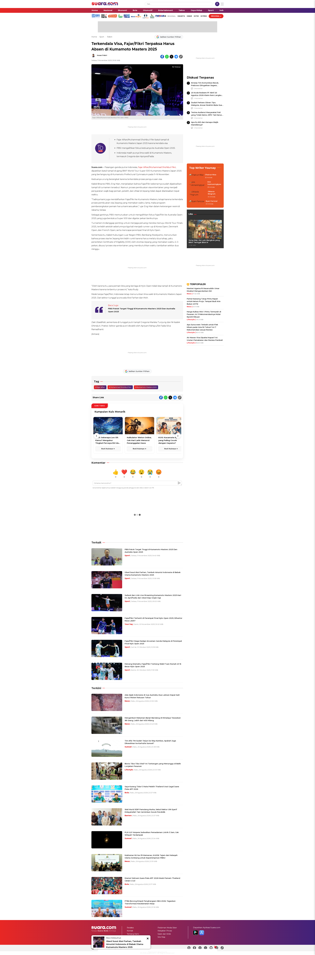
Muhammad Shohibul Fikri (163, 167)
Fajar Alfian (143, 167)
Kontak (130, 931)
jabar (189, 16)
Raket (109, 37)
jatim (196, 16)
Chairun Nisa (210, 175)
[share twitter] (171, 56)
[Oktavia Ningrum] (197, 194)
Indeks (223, 10)
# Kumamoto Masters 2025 (146, 387)
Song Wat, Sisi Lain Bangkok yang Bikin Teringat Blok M (204, 241)
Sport (211, 10)
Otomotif (147, 10)
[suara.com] (104, 4)
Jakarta (181, 16)
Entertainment (165, 10)
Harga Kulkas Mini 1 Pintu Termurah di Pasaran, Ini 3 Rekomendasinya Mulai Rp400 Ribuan (204, 314)
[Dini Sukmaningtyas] (197, 184)
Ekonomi (122, 10)
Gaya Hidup (196, 10)
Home (95, 10)
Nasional (108, 10)
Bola (135, 10)
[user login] (217, 4)
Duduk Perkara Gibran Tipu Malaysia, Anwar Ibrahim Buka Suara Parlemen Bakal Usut (207, 105)
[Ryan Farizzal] (196, 202)
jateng (203, 16)
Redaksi (130, 928)
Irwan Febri (102, 55)
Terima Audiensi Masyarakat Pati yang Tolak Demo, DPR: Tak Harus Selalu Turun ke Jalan (206, 115)
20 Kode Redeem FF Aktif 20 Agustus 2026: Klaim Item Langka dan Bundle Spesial (206, 95)
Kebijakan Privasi (165, 931)
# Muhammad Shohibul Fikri (120, 387)
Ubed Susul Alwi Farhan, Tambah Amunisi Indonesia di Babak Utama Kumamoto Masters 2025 (124, 944)
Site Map (161, 937)
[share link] (181, 56)
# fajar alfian (100, 387)
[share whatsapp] (167, 56)
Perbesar (177, 67)
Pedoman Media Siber (167, 928)
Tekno (182, 10)
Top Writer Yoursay (202, 167)
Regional (215, 16)
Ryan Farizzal (211, 201)
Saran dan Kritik (164, 934)
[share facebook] (162, 56)
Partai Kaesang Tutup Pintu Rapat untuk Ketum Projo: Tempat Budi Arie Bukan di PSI (203, 301)
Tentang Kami (133, 934)
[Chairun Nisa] (196, 176)
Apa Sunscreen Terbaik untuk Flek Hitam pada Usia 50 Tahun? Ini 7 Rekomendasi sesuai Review (202, 327)
